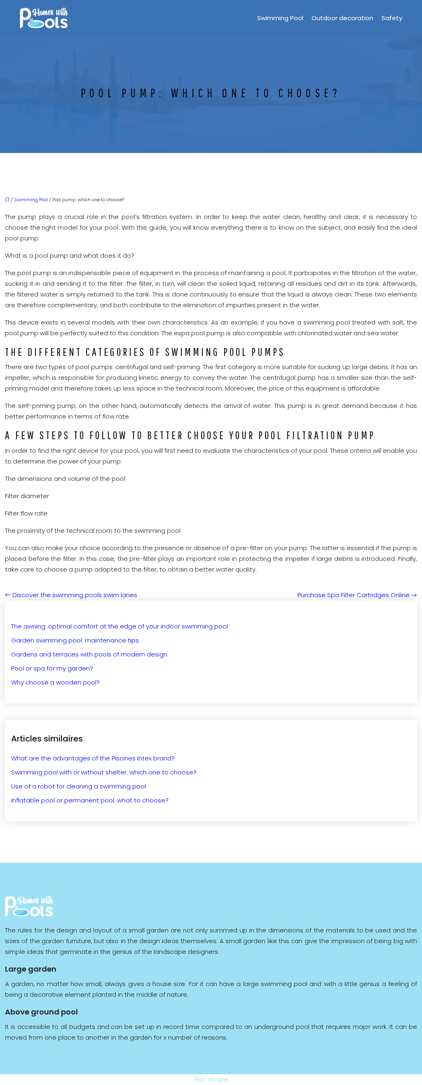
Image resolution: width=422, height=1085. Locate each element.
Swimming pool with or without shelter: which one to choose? (104, 772)
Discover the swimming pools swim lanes (74, 595)
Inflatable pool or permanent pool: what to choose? (90, 800)
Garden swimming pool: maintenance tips (75, 640)
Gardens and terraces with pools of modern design (89, 654)
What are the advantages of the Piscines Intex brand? (93, 758)
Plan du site (211, 1079)
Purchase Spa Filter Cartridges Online (354, 595)
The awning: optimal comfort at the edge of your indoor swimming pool (119, 626)
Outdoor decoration (342, 18)
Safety (392, 18)
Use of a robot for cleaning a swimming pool (78, 786)
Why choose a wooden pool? (55, 682)
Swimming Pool (280, 18)
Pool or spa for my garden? (52, 668)
